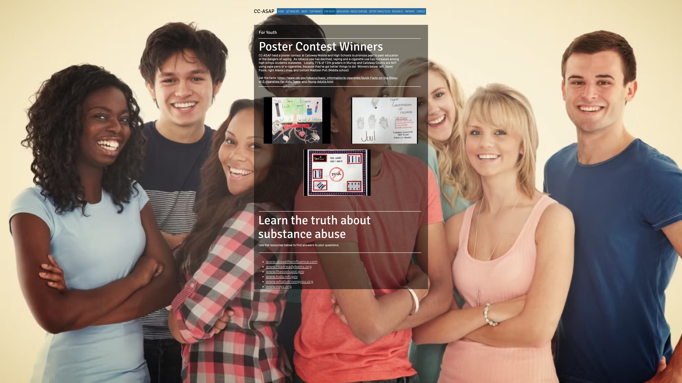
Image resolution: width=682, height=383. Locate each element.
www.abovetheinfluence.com (291, 261)
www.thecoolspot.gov (285, 271)
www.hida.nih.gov (282, 276)
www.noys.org (279, 286)
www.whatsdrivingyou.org (289, 281)
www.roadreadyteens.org (289, 266)
